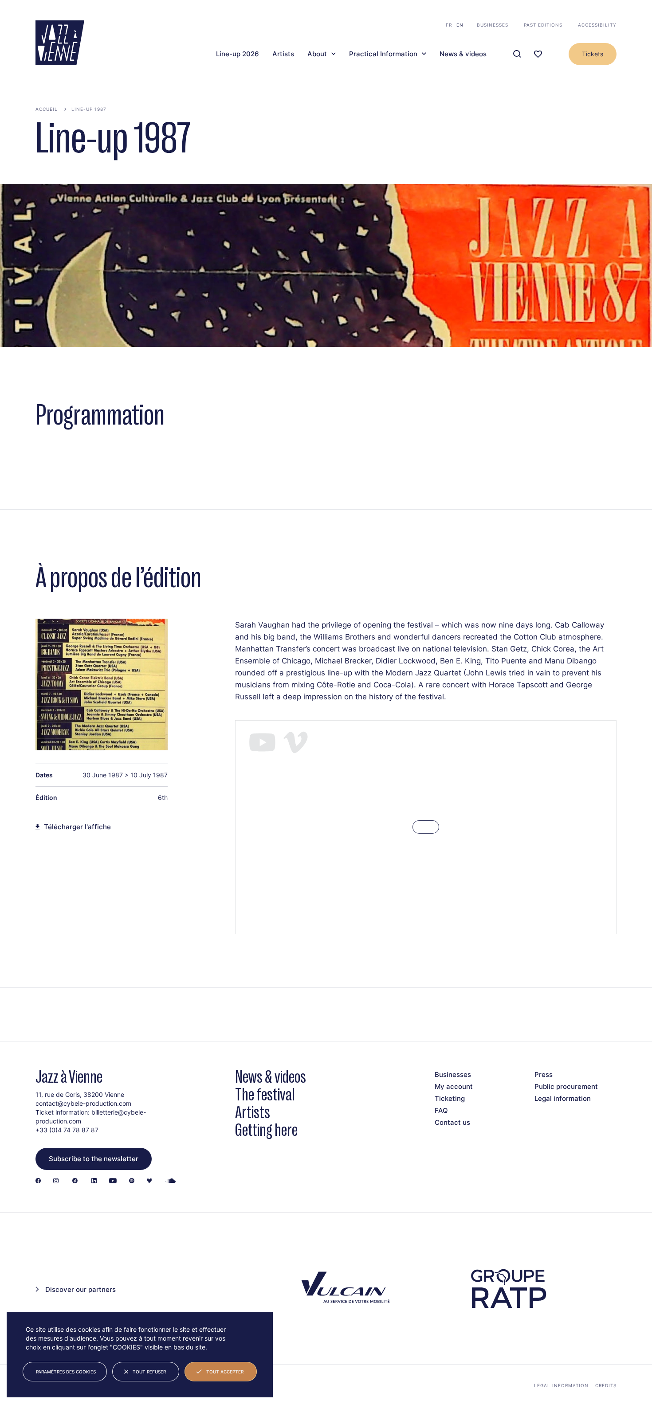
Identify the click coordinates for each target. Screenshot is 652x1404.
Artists (283, 54)
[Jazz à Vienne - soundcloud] (170, 1181)
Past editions (543, 25)
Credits (606, 1385)
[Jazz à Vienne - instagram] (56, 1181)
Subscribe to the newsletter (93, 1158)
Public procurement (566, 1086)
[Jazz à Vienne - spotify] (131, 1181)
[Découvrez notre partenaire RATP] (508, 1289)
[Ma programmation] (538, 54)
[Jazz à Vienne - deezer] (149, 1181)
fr (449, 25)
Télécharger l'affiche (77, 827)
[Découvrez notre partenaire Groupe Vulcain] (344, 1289)
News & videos (463, 54)
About (317, 54)
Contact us (452, 1122)
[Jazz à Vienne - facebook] (38, 1181)
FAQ (441, 1110)
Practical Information (383, 54)
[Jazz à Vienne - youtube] (113, 1181)
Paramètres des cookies (66, 1372)
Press (543, 1074)
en (459, 25)
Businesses (492, 25)
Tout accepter (225, 1372)
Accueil (46, 109)
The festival (265, 1094)
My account (454, 1086)
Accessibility (597, 25)
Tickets (592, 54)
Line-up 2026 (237, 54)
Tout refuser (149, 1372)
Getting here (266, 1130)
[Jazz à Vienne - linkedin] (94, 1181)
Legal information (562, 1098)
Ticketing (450, 1098)
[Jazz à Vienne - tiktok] (75, 1181)
